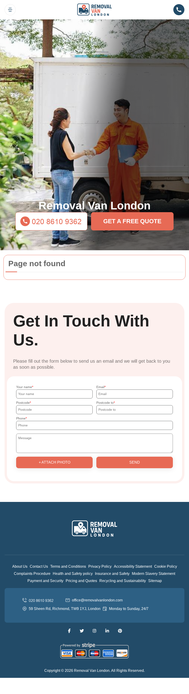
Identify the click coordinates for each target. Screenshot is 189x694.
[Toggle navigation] (10, 9)
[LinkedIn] (107, 631)
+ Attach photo (54, 462)
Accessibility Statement (133, 566)
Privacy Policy (100, 566)
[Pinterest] (119, 631)
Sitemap (155, 581)
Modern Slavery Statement (153, 574)
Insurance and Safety (112, 574)
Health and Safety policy (73, 574)
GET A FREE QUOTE (132, 221)
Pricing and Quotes (81, 581)
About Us (19, 566)
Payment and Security (45, 581)
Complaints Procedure (32, 574)
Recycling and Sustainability (122, 581)
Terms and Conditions (68, 566)
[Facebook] (69, 631)
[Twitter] (81, 631)
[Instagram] (94, 631)
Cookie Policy (165, 566)
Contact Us (39, 566)
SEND (134, 462)
